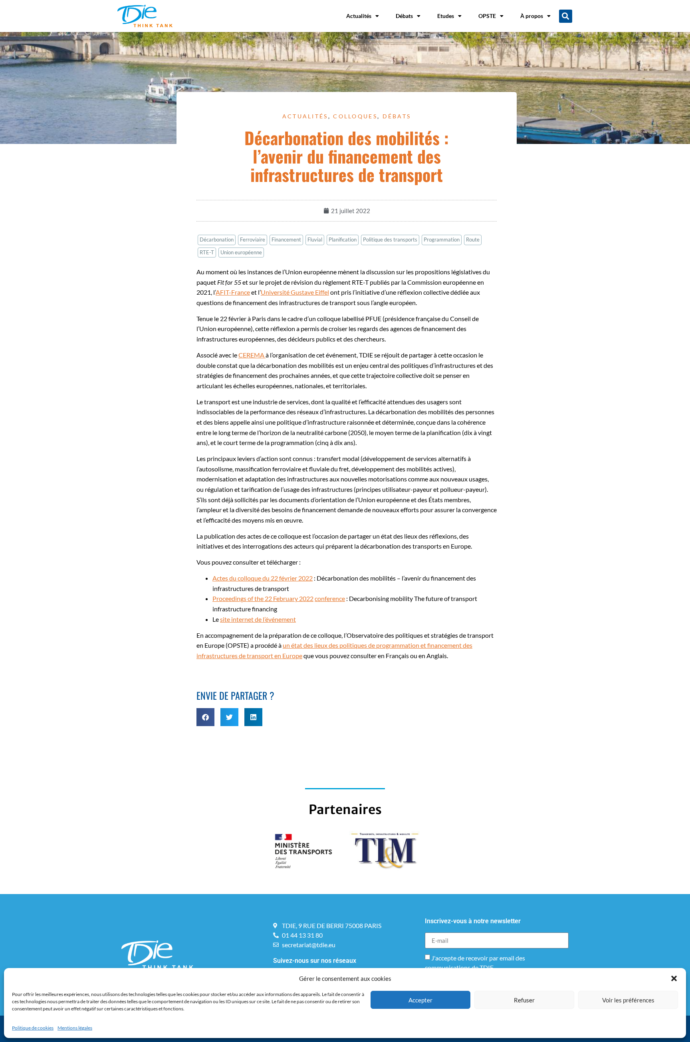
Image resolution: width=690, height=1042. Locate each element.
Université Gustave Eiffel (295, 292)
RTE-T (207, 252)
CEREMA (252, 355)
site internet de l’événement (258, 619)
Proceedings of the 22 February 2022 (262, 598)
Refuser (524, 1000)
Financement (286, 239)
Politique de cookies (33, 1028)
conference (330, 598)
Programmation (442, 239)
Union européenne (241, 252)
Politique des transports (390, 239)
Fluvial (314, 239)
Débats (404, 15)
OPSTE (487, 15)
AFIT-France (233, 292)
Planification (343, 239)
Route (473, 239)
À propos (531, 15)
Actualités (358, 15)
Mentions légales (75, 1028)
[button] (674, 978)
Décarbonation (217, 239)
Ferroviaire (252, 239)
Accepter (420, 1000)
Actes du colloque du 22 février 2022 (262, 578)
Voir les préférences (628, 1000)
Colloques (355, 116)
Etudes (445, 15)
